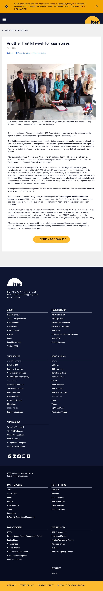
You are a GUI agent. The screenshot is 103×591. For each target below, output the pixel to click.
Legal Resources (14, 342)
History (10, 334)
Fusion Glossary (58, 342)
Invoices (55, 548)
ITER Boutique (13, 505)
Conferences (12, 544)
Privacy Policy (46, 585)
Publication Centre (59, 412)
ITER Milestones (58, 501)
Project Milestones (15, 412)
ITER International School (17, 552)
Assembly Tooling (14, 400)
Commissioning (13, 396)
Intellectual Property (60, 536)
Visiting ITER (12, 346)
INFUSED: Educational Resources (21, 517)
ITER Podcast (57, 388)
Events (54, 381)
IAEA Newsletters (14, 560)
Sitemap (11, 585)
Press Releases (58, 505)
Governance (12, 327)
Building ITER (12, 365)
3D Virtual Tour (58, 408)
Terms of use (27, 585)
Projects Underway (15, 369)
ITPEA (9, 532)
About (10, 310)
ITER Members (13, 323)
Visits (9, 509)
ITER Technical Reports (17, 556)
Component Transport (16, 443)
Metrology (11, 404)
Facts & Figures (58, 498)
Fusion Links (12, 540)
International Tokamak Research (65, 334)
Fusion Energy (59, 310)
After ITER (56, 338)
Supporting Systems (15, 435)
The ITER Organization (16, 319)
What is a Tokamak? (15, 427)
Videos (54, 404)
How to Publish (13, 548)
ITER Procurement (59, 532)
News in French (58, 377)
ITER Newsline (58, 369)
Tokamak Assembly (15, 388)
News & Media (59, 356)
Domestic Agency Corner (62, 552)
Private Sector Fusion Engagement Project (25, 536)
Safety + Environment (16, 447)
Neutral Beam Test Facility (18, 377)
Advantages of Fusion (61, 323)
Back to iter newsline (16, 31)
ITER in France (13, 330)
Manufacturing (13, 439)
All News (55, 365)
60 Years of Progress (60, 327)
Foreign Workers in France (62, 540)
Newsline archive (59, 373)
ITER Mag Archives (59, 392)
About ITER (12, 494)
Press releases (58, 385)
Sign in (54, 573)
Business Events (58, 544)
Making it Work (58, 319)
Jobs (9, 490)
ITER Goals (56, 330)
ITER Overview (13, 315)
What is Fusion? (58, 315)
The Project (13, 356)
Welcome (55, 494)
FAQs (9, 338)
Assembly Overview (15, 385)
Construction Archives (16, 373)
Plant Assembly (13, 392)
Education (11, 513)
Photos (54, 400)
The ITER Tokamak (15, 431)
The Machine (13, 422)
